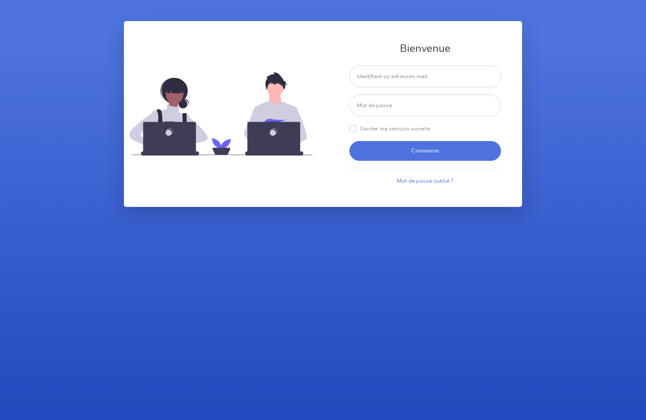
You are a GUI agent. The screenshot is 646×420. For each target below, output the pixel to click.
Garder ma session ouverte (395, 129)
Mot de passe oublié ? (425, 181)
